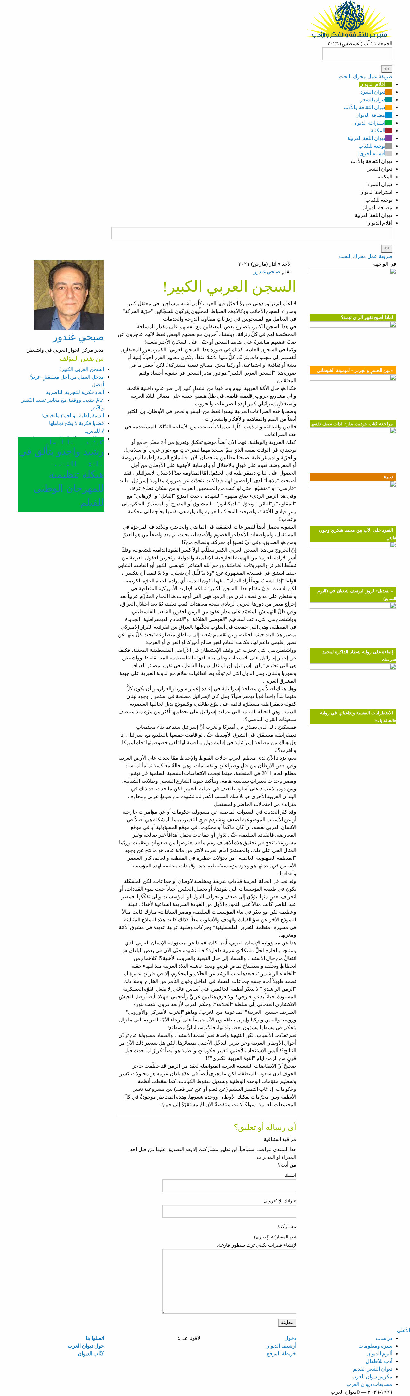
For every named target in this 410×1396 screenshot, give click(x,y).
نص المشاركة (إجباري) (275, 1237)
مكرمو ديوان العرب (371, 1376)
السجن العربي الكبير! (82, 369)
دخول (290, 1338)
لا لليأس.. (94, 431)
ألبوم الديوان (379, 1353)
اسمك (290, 1175)
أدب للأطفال (379, 1361)
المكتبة (378, 130)
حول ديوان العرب (86, 1346)
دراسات (384, 1338)
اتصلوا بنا (95, 1338)
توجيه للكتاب (371, 146)
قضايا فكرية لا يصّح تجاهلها (76, 423)
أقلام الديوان (372, 84)
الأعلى (403, 1330)
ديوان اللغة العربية (366, 138)
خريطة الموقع (281, 1353)
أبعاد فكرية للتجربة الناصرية (75, 392)
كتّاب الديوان (91, 1353)
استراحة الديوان (368, 122)
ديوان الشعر (372, 99)
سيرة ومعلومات (375, 1346)
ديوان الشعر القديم (372, 1369)
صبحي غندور (267, 271)
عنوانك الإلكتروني (280, 1201)
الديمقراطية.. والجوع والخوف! (72, 415)
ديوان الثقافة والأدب (364, 107)
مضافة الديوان (370, 115)
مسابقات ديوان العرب (369, 1384)
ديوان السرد (372, 92)
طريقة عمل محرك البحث (365, 76)
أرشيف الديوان (281, 1346)
